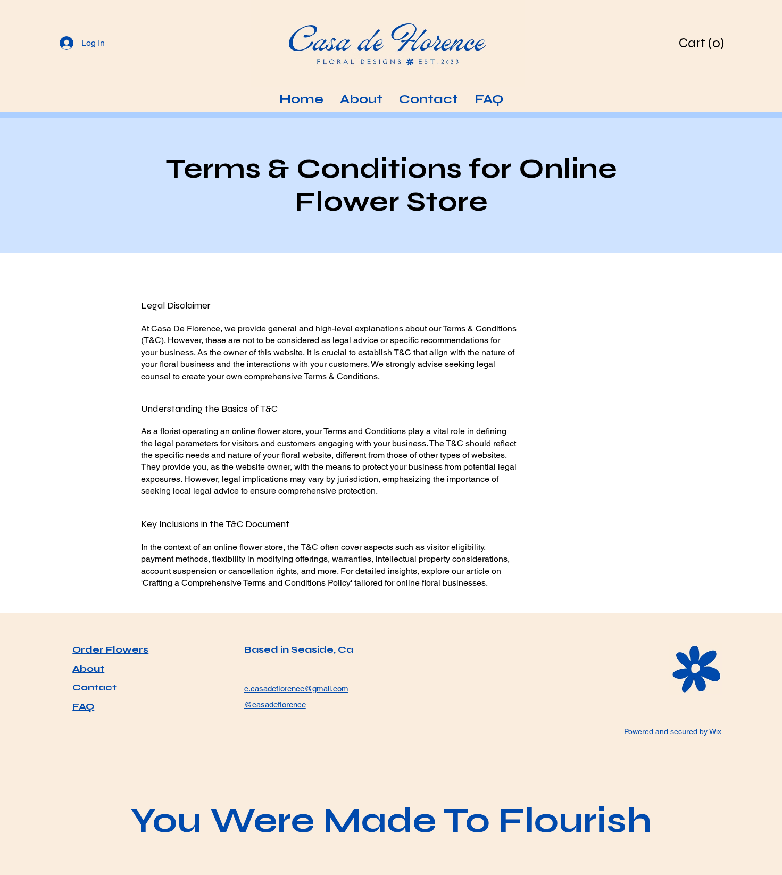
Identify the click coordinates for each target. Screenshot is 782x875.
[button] (703, 43)
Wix (715, 731)
